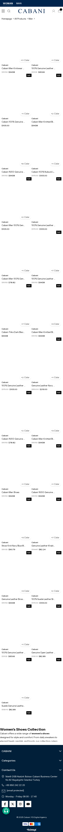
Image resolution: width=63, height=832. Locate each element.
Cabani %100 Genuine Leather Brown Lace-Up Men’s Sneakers (13, 172)
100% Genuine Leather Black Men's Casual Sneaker (13, 652)
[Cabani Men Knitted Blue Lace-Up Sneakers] (46, 415)
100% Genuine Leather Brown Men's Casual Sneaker (43, 68)
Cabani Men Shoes (10, 492)
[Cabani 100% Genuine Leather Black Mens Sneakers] (17, 97)
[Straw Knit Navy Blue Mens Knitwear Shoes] (17, 521)
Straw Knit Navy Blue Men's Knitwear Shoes (13, 545)
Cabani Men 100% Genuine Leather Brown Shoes (13, 225)
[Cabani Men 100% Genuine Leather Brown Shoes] (17, 201)
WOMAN (8, 3)
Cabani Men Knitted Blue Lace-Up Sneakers (43, 439)
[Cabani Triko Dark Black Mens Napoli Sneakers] (17, 308)
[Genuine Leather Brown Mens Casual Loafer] (17, 575)
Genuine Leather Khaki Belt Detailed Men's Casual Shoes (43, 545)
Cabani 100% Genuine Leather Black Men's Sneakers (13, 121)
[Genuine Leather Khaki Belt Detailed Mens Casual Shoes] (46, 521)
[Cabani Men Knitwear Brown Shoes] (17, 44)
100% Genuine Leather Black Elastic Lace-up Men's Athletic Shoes (43, 225)
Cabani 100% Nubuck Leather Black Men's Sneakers (43, 172)
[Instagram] (20, 804)
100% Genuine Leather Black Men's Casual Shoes (13, 385)
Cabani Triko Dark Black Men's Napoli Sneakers (13, 332)
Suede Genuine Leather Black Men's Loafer (13, 706)
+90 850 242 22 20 (15, 785)
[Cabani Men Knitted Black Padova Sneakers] (46, 97)
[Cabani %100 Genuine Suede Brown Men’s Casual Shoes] (17, 415)
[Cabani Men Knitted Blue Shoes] (46, 308)
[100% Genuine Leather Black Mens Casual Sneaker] (17, 628)
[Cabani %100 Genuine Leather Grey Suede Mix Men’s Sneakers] (46, 468)
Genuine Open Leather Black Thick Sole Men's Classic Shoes (43, 652)
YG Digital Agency (39, 817)
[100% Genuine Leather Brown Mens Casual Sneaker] (46, 44)
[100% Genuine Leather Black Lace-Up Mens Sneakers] (46, 254)
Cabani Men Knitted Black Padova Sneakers (43, 121)
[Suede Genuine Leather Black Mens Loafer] (17, 682)
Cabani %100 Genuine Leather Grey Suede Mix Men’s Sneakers (43, 492)
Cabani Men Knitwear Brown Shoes (13, 68)
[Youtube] (28, 804)
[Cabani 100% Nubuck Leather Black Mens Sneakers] (46, 148)
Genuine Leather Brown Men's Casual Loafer (13, 599)
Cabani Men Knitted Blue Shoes (43, 332)
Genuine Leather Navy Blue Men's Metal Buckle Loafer (43, 385)
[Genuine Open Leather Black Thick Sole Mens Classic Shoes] (46, 628)
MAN (19, 3)
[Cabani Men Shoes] (17, 468)
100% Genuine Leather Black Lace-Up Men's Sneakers (43, 278)
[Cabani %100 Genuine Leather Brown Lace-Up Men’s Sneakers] (17, 148)
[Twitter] (12, 804)
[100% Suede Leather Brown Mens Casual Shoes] (46, 575)
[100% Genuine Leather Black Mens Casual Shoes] (17, 361)
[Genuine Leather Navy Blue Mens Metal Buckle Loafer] (46, 361)
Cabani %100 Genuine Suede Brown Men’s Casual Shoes (13, 439)
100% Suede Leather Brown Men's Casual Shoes (43, 599)
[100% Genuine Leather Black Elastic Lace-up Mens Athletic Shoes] (46, 201)
